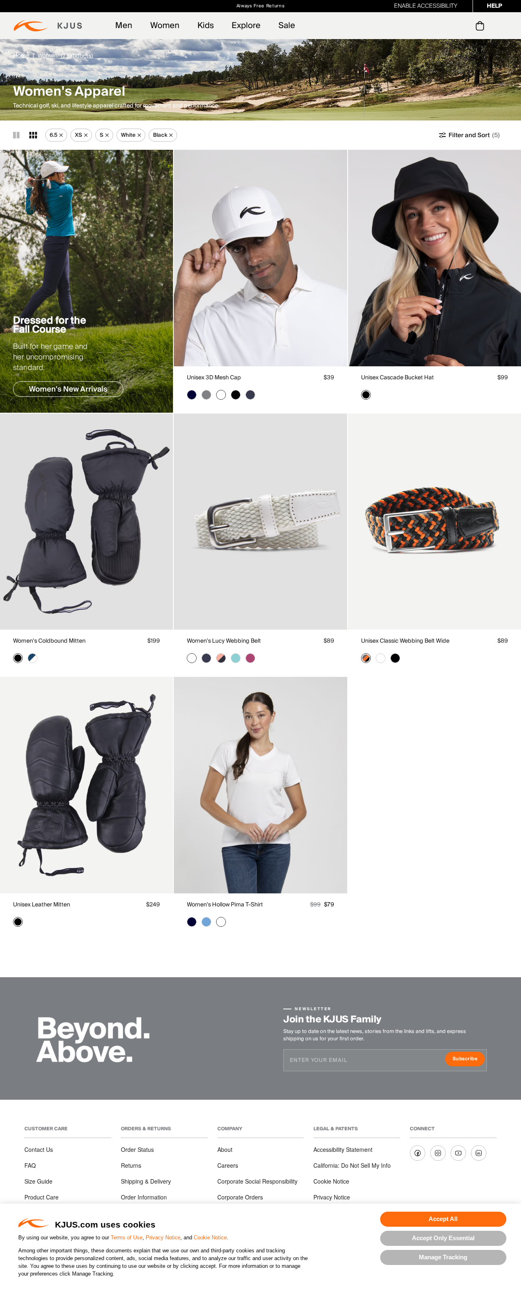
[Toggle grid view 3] (33, 135)
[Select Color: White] (221, 395)
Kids (205, 26)
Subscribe (469, 1060)
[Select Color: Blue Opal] (206, 922)
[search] (447, 26)
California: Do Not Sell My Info (352, 1165)
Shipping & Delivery (146, 1181)
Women (165, 26)
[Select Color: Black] (236, 395)
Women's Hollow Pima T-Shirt (225, 905)
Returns (131, 1165)
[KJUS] (48, 25)
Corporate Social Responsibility (257, 1181)
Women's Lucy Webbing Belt (224, 641)
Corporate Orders (240, 1197)
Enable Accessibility (426, 6)
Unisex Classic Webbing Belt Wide (405, 641)
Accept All (443, 1218)
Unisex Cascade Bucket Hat (397, 378)
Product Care (41, 1197)
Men (123, 26)
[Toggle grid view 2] (16, 135)
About (224, 1149)
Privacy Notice (163, 1237)
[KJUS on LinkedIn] (478, 1153)
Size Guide (38, 1181)
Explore (246, 26)
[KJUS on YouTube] (458, 1153)
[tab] (481, 25)
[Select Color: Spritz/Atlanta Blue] (221, 658)
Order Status (137, 1149)
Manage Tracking (443, 1257)
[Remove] (61, 135)
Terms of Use (126, 1237)
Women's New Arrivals (68, 389)
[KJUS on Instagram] (438, 1153)
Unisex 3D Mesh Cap (214, 378)
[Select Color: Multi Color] (366, 658)
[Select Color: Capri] (236, 658)
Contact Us (38, 1149)
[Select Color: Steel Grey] (206, 395)
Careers (227, 1165)
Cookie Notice (210, 1237)
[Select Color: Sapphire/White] (32, 658)
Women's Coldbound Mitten (49, 641)
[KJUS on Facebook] (417, 1153)
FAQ (30, 1165)
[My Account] (463, 25)
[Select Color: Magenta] (250, 658)
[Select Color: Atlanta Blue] (192, 395)
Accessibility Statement (342, 1149)
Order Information (144, 1197)
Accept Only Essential (443, 1237)
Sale (286, 26)
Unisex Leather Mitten (41, 905)
